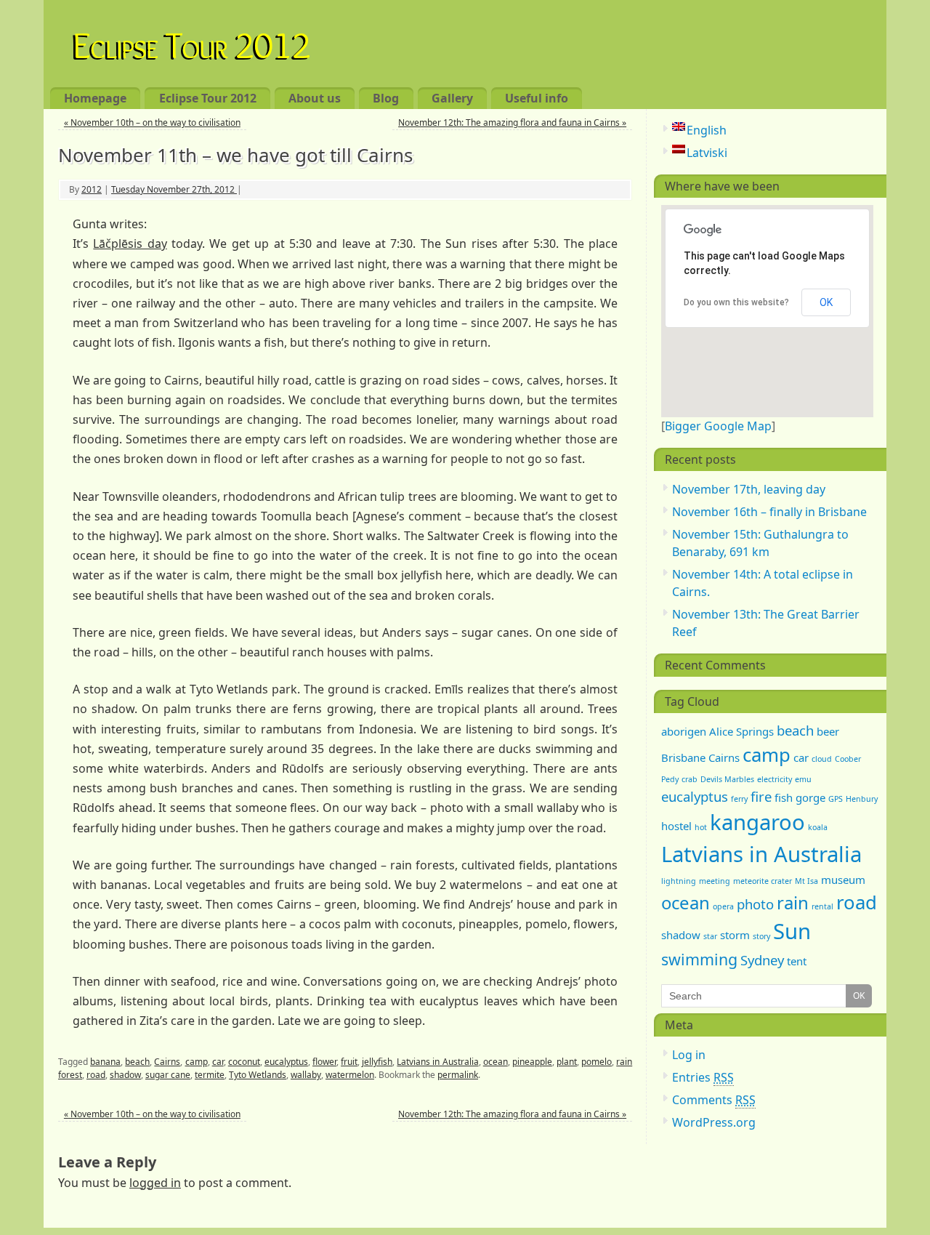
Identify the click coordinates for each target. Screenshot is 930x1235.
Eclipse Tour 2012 (192, 42)
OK (826, 302)
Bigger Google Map (718, 426)
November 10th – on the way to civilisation (152, 122)
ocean (495, 1061)
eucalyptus (286, 1061)
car (218, 1061)
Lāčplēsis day (129, 244)
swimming (699, 959)
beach (137, 1061)
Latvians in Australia (437, 1061)
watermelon (350, 1075)
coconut (244, 1061)
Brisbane (683, 757)
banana (105, 1061)
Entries (703, 1077)
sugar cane (167, 1075)
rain (793, 902)
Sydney (762, 960)
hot (701, 827)
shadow (125, 1075)
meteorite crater (762, 881)
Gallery (452, 98)
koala (818, 827)
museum (843, 879)
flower (324, 1061)
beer (828, 731)
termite (210, 1075)
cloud (822, 759)
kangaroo (757, 822)
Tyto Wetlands (257, 1075)
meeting (714, 881)
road (95, 1075)
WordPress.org (714, 1122)
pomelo (596, 1061)
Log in (688, 1055)
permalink (457, 1075)
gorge (810, 797)
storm (735, 935)
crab (690, 779)
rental (822, 906)
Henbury (862, 799)
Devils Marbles (727, 779)
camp (196, 1061)
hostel (676, 825)
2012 (91, 189)
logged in (155, 1183)
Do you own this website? (736, 302)
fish (784, 797)
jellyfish (377, 1061)
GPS (835, 799)
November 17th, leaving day (748, 489)
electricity (774, 779)
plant (567, 1061)
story (761, 936)
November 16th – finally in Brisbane (769, 512)
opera (723, 906)
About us (314, 98)
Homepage (95, 98)
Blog (386, 98)
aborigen (683, 731)
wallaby (306, 1075)
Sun (792, 931)
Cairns (167, 1061)
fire (761, 796)
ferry (739, 799)
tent (796, 961)
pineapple (532, 1061)
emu (803, 779)
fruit (349, 1061)
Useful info (536, 98)
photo (755, 904)
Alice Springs (741, 731)
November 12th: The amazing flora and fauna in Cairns (512, 122)
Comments (714, 1100)
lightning (678, 881)
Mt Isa (806, 881)
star (710, 936)
